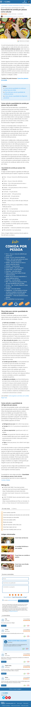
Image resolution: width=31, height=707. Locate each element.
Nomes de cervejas (7, 522)
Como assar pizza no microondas (11, 517)
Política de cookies (24, 705)
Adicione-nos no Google (24, 41)
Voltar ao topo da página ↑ (15, 689)
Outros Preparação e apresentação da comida (12, 8)
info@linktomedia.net (13, 611)
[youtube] (6, 697)
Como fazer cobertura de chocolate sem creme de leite (16, 515)
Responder (4, 625)
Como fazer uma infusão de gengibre (22, 565)
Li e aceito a (10, 600)
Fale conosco (25, 703)
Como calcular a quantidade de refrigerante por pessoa (15, 97)
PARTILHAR (24, 2)
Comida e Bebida (4, 5)
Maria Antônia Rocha (8, 16)
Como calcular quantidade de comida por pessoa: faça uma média (15, 89)
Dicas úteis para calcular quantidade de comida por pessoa (14, 93)
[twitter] (3, 697)
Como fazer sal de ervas (21, 538)
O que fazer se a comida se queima (22, 556)
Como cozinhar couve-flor (9, 513)
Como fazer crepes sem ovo (10, 527)
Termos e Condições (6, 705)
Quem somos (19, 703)
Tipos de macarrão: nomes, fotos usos (12, 525)
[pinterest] (9, 697)
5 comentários (20, 14)
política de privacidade (12, 600)
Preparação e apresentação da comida (15, 5)
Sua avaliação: (7, 597)
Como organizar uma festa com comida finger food (15, 397)
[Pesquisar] (29, 2)
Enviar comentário (23, 601)
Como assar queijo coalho (9, 520)
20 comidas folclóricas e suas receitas (21, 547)
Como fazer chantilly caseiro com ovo (12, 530)
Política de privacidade (15, 705)
